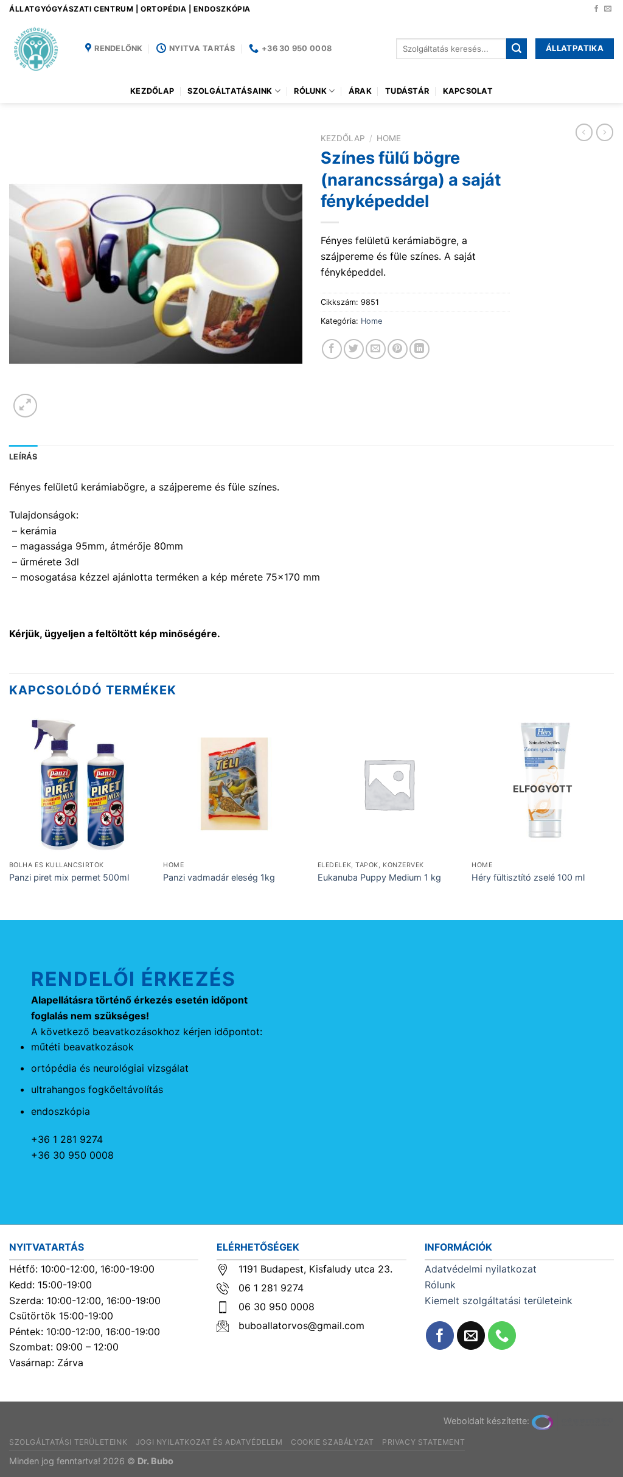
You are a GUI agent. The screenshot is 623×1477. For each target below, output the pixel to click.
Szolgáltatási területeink (68, 1442)
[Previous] (10, 815)
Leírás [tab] (23, 456)
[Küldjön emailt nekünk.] (607, 9)
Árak (360, 91)
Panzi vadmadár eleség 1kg (219, 877)
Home (389, 138)
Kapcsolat (468, 91)
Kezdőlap (152, 91)
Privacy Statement (423, 1442)
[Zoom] (25, 405)
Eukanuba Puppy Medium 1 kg (379, 877)
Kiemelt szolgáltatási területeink (499, 1300)
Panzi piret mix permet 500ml (69, 877)
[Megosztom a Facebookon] (332, 349)
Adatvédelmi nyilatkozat (481, 1269)
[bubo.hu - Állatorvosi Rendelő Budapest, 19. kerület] (38, 48)
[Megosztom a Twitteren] (354, 349)
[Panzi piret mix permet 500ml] (80, 784)
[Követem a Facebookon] (596, 9)
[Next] (613, 815)
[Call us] (502, 1335)
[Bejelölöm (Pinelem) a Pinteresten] (398, 349)
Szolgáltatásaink (229, 91)
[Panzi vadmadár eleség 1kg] (234, 784)
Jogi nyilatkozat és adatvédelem (209, 1442)
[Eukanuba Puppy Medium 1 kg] (389, 784)
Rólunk (310, 91)
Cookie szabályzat (332, 1442)
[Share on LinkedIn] (419, 349)
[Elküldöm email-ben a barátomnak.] (376, 349)
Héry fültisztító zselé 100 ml (528, 877)
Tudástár (407, 91)
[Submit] (516, 48)
